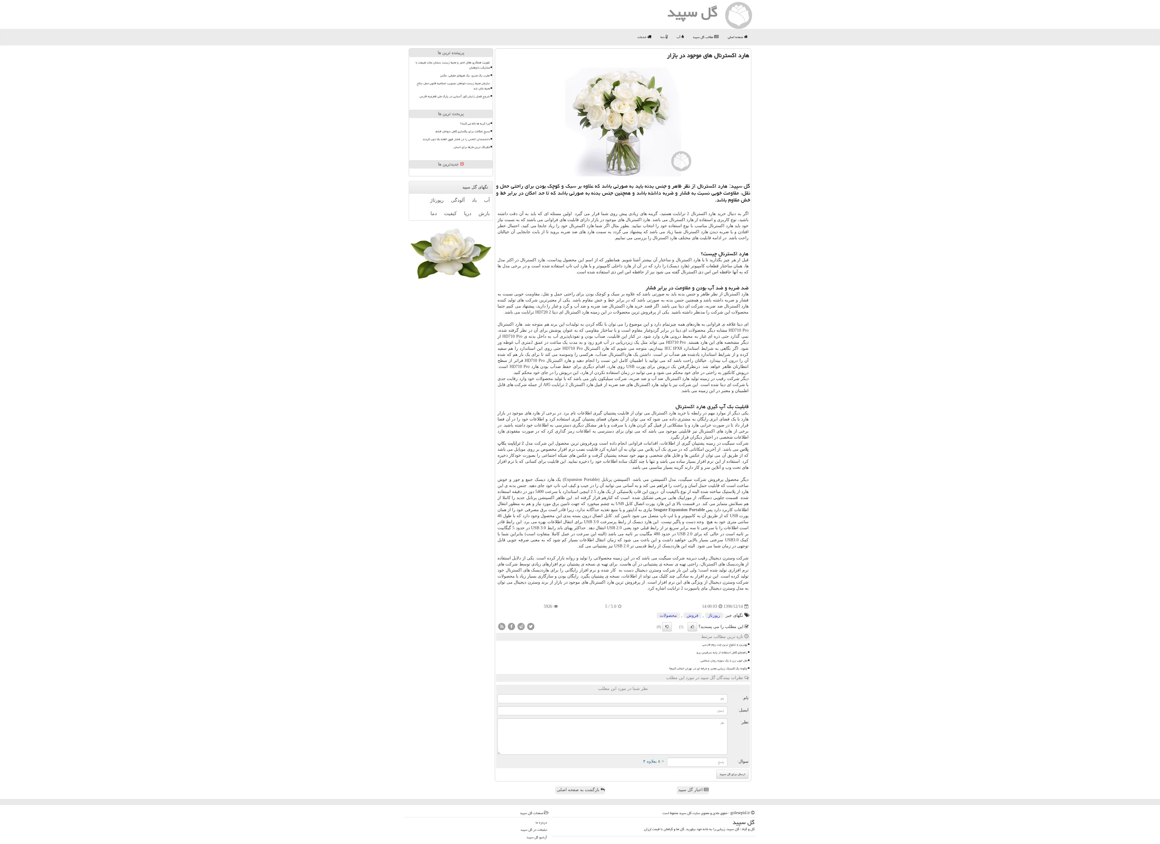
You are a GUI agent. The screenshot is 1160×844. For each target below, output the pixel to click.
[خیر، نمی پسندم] (667, 626)
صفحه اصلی (736, 37)
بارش (484, 213)
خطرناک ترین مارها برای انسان (472, 147)
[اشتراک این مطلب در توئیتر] (531, 626)
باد (474, 200)
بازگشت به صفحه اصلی (579, 790)
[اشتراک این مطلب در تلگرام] (521, 626)
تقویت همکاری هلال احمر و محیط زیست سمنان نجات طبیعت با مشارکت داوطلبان (453, 65)
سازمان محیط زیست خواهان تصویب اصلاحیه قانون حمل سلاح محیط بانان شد (453, 86)
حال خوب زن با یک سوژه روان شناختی (724, 661)
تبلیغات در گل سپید (533, 829)
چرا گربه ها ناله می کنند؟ (475, 124)
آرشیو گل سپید (537, 837)
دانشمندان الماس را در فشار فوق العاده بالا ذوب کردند (456, 139)
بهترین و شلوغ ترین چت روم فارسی (724, 645)
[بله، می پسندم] (692, 626)
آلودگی (458, 200)
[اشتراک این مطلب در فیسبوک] (511, 626)
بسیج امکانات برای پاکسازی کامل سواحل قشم (463, 131)
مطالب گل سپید (703, 37)
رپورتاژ (714, 615)
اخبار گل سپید (691, 790)
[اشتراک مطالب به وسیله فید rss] (502, 626)
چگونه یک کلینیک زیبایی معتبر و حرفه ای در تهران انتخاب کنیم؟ (708, 668)
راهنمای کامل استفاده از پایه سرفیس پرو (722, 652)
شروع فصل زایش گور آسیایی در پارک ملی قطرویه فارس (455, 96)
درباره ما (541, 822)
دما (662, 37)
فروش (692, 615)
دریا (467, 213)
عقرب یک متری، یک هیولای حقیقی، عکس (465, 75)
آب (679, 37)
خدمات (642, 37)
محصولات (668, 615)
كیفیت (450, 213)
